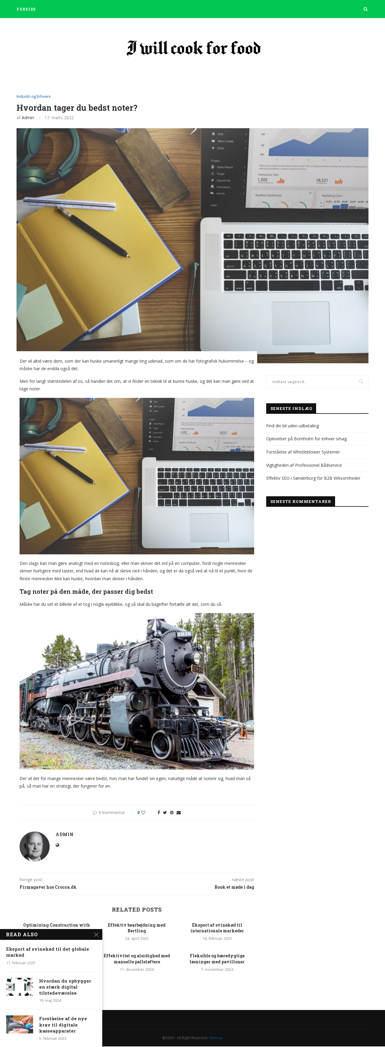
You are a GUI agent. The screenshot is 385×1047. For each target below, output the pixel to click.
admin (28, 117)
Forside (26, 9)
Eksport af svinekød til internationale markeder (217, 928)
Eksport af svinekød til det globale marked (47, 952)
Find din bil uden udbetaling (292, 426)
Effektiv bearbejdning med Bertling (136, 928)
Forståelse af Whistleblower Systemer (303, 452)
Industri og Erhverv (34, 96)
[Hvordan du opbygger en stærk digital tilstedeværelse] (19, 987)
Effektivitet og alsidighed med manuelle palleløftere (137, 959)
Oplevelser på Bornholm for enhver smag (306, 438)
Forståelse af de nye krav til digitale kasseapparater (63, 1024)
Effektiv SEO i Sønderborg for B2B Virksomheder (313, 478)
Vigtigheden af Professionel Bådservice (304, 465)
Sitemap (216, 1037)
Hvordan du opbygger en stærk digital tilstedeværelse (65, 987)
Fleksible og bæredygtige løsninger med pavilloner (217, 959)
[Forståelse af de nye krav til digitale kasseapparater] (19, 1024)
